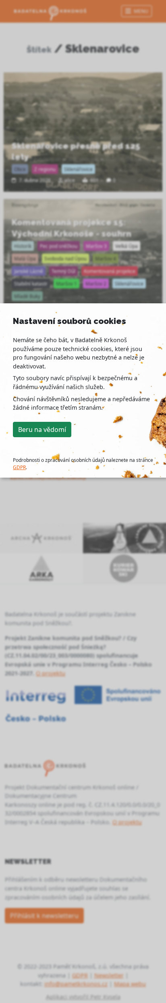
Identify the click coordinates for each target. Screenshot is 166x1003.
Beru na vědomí (42, 429)
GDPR (19, 467)
